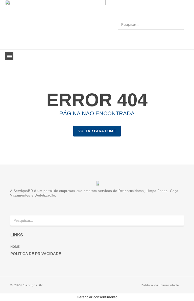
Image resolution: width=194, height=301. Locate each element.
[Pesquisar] (178, 25)
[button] (9, 56)
